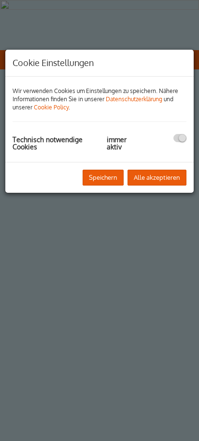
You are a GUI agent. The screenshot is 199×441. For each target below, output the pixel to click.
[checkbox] (179, 138)
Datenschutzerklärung (134, 99)
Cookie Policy (51, 107)
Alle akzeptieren (157, 177)
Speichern (103, 177)
